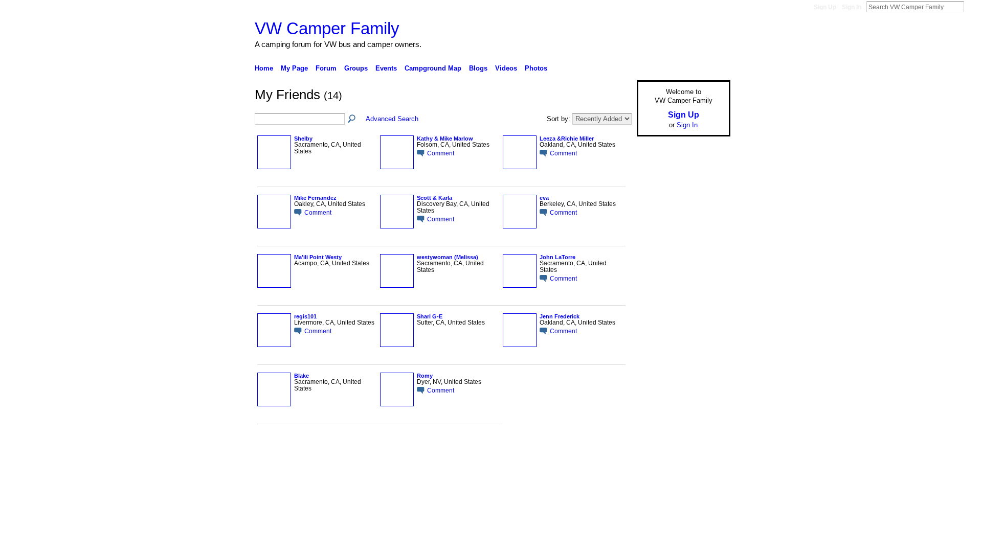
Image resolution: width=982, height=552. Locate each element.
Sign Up (825, 7)
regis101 (305, 316)
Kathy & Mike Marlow (445, 138)
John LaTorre (557, 257)
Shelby (303, 138)
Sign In (851, 7)
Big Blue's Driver (332, 457)
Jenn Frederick (559, 316)
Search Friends (352, 119)
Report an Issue (655, 457)
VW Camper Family (327, 28)
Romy (425, 376)
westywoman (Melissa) (447, 257)
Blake (301, 376)
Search (972, 6)
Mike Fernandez (315, 198)
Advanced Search (392, 119)
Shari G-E (429, 316)
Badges (614, 457)
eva (544, 198)
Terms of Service (707, 457)
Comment (440, 153)
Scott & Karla (434, 198)
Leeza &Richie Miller (567, 138)
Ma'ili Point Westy (318, 257)
